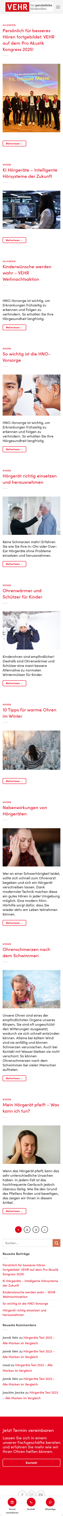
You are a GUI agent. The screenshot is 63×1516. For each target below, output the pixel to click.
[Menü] (58, 7)
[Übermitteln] (56, 1243)
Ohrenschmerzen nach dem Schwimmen (26, 952)
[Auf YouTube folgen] (41, 1495)
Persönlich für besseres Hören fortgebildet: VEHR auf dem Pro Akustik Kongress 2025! (28, 39)
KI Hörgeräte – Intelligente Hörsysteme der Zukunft (30, 173)
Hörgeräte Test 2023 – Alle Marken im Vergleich (29, 1340)
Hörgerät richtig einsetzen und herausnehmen (30, 479)
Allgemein (9, 24)
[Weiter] (44, 1229)
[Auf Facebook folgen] (22, 1495)
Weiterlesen (14, 143)
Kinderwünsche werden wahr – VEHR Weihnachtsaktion (27, 272)
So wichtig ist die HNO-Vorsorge (25, 1303)
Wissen (7, 164)
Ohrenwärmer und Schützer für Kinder (22, 593)
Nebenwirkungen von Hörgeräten (25, 810)
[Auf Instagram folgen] (31, 1495)
